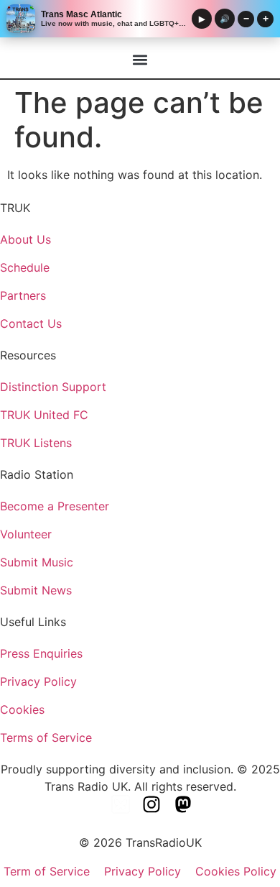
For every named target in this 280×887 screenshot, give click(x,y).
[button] (140, 59)
